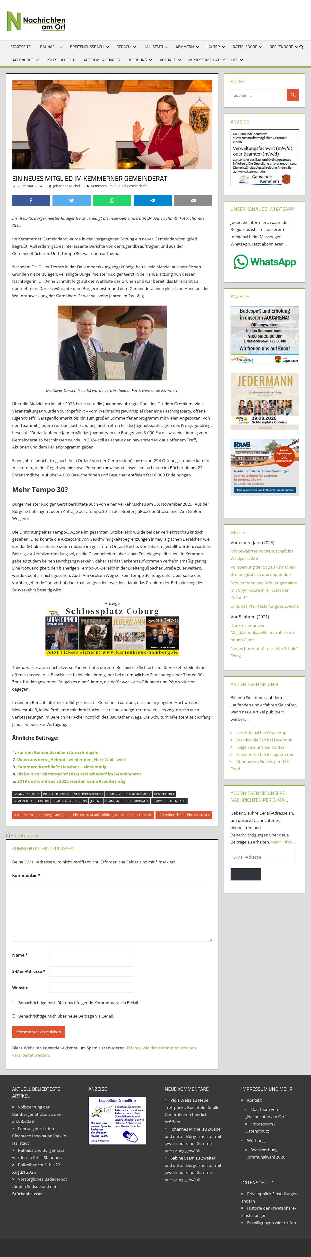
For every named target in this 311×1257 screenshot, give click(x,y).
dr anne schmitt (27, 794)
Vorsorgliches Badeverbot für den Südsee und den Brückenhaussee (39, 1186)
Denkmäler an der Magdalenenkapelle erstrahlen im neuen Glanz (262, 633)
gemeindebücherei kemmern (128, 794)
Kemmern (185, 47)
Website (20, 987)
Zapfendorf (22, 60)
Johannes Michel (66, 186)
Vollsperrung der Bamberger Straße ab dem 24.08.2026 (37, 1114)
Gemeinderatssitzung (69, 801)
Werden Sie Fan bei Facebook (264, 740)
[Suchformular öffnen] (301, 46)
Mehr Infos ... (283, 842)
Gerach (123, 47)
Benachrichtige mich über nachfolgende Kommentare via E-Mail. (78, 1002)
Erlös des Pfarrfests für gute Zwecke (265, 606)
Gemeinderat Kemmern (31, 801)
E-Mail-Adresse (28, 971)
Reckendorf (281, 47)
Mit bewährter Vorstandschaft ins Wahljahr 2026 (262, 554)
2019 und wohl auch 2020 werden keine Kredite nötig (71, 781)
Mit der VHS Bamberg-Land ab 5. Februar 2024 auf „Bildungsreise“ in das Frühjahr (84, 815)
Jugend (96, 801)
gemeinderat (164, 794)
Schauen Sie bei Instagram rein (265, 754)
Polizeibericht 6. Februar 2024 (182, 815)
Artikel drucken (25, 835)
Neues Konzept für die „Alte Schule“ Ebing (264, 652)
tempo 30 (159, 801)
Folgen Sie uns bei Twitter (260, 747)
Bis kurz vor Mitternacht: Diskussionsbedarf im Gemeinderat (79, 774)
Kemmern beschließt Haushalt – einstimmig (61, 767)
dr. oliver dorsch (56, 794)
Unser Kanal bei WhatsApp (261, 732)
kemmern (112, 801)
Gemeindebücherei (88, 794)
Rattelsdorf (245, 47)
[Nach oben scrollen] (303, 1249)
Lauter (213, 47)
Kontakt (168, 60)
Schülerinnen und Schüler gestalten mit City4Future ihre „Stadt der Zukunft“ (264, 590)
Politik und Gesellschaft (128, 186)
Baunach (48, 47)
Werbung (138, 60)
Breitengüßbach (87, 47)
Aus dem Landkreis (102, 60)
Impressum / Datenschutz (213, 60)
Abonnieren (246, 874)
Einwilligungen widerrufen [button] (271, 1222)
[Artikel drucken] (8, 835)
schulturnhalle (136, 801)
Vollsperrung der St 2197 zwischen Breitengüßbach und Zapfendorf (263, 570)
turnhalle (178, 801)
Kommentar (26, 875)
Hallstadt (153, 47)
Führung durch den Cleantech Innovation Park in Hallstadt (39, 1136)
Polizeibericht (60, 60)
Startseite (20, 47)
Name (20, 955)
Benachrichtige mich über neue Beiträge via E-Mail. (66, 1016)
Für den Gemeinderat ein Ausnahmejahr (58, 752)
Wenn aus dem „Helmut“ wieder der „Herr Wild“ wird (71, 759)
